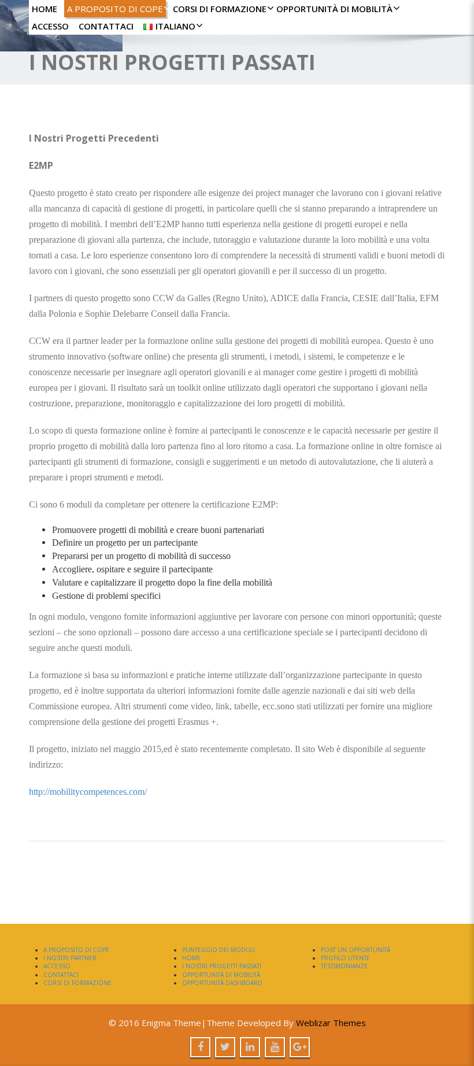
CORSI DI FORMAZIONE (77, 983)
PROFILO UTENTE (345, 958)
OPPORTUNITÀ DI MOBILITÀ (334, 8)
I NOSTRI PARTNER (70, 958)
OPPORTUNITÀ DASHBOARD (222, 983)
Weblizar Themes (331, 1022)
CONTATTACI (106, 26)
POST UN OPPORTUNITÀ (355, 950)
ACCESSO (50, 26)
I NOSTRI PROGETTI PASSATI (221, 966)
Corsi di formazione (219, 8)
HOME (44, 8)
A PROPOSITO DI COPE (115, 8)
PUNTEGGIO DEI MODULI (218, 950)
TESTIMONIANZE (344, 966)
